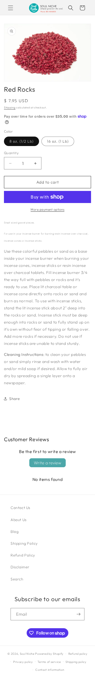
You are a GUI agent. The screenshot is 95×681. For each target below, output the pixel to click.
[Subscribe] (78, 614)
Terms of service (49, 662)
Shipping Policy (24, 543)
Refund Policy (23, 555)
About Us (19, 519)
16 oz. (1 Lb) (58, 141)
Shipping (10, 107)
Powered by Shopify (49, 654)
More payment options (47, 209)
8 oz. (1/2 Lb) (22, 141)
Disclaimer (20, 567)
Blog (14, 531)
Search (17, 579)
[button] (10, 8)
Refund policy (78, 654)
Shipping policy (76, 662)
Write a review (47, 462)
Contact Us (20, 507)
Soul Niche (27, 654)
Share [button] (14, 398)
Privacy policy (23, 662)
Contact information (49, 670)
